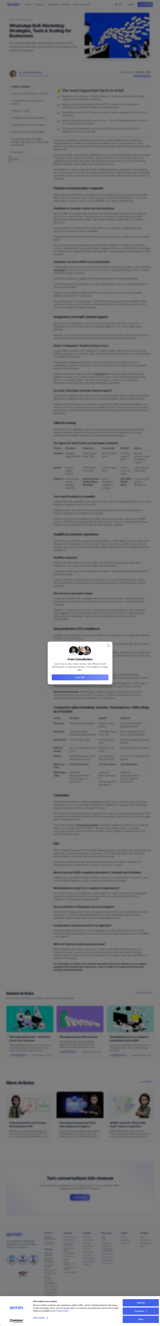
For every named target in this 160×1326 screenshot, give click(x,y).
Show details (39, 1318)
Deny (140, 1319)
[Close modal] (108, 646)
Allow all (141, 1303)
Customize (139, 1311)
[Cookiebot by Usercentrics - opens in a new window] (16, 1321)
